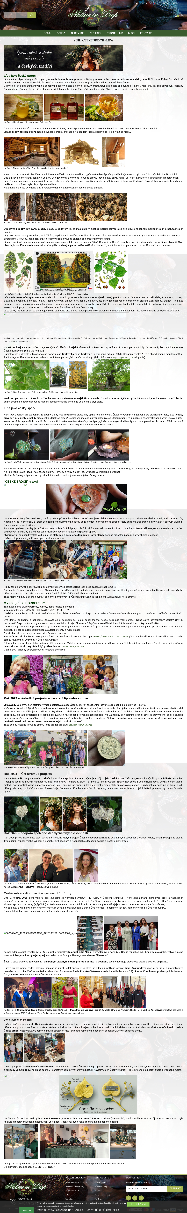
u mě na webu (110, 636)
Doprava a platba (73, 1190)
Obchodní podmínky (74, 1186)
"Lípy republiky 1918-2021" (80, 725)
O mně (98, 1190)
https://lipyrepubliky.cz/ (123, 357)
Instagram (141, 1198)
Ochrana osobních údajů (76, 1182)
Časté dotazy (101, 1186)
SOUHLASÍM (138, 1204)
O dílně (98, 1199)
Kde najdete (100, 1182)
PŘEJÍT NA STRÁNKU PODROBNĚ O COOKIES (60, 1210)
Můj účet (69, 1199)
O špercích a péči (103, 1195)
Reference (69, 1195)
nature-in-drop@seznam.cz (73, 646)
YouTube (134, 1198)
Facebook (128, 1198)
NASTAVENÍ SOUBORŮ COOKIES (102, 1210)
